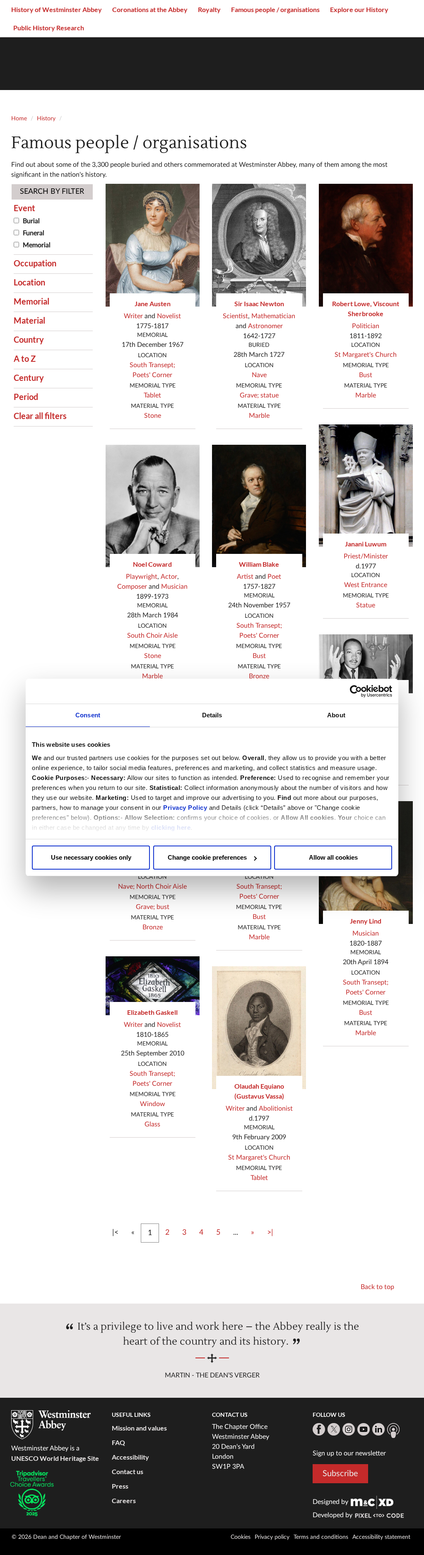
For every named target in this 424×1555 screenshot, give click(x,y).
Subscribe (340, 1474)
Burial (31, 221)
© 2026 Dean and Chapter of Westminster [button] (66, 1537)
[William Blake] (259, 506)
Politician (365, 326)
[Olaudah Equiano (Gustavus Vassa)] (259, 1027)
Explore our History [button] (359, 9)
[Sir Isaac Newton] (259, 245)
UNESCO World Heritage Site (55, 1458)
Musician (174, 586)
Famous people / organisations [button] (275, 9)
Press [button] (120, 1486)
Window (152, 1104)
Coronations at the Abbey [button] (150, 9)
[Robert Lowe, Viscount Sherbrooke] (366, 245)
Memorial (37, 245)
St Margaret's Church (259, 1157)
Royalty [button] (209, 9)
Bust (259, 656)
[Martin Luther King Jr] (366, 663)
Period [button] (26, 397)
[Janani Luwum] (366, 485)
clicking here (171, 827)
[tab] (53, 208)
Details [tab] (212, 715)
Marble (152, 676)
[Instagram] (348, 1429)
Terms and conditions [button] (321, 1537)
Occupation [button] (35, 263)
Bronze (152, 927)
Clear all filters (40, 416)
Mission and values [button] (139, 1428)
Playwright (141, 576)
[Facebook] (319, 1429)
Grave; (145, 907)
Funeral (33, 233)
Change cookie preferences (207, 857)
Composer (132, 586)
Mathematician (273, 316)
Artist (245, 576)
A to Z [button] (25, 358)
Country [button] (29, 339)
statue (269, 395)
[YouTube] (363, 1429)
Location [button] (29, 282)
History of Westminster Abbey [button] (56, 9)
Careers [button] (124, 1500)
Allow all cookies (333, 857)
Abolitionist (276, 1108)
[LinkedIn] (378, 1429)
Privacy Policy (185, 807)
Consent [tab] (87, 715)
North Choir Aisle (161, 886)
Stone (152, 415)
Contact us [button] (127, 1471)
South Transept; (152, 365)
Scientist (235, 316)
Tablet (152, 395)
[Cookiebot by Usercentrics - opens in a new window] (356, 691)
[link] (372, 1502)
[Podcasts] (393, 1430)
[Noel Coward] (153, 506)
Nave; (126, 886)
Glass (152, 1124)
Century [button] (29, 378)
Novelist (169, 316)
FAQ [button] (118, 1442)
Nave (259, 375)
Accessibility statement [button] (381, 1537)
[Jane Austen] (153, 245)
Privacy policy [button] (272, 1537)
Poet (274, 576)
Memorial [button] (31, 301)
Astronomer (265, 326)
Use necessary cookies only (91, 857)
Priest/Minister (366, 556)
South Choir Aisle (152, 635)
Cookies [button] (241, 1537)
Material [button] (29, 320)
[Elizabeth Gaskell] (153, 985)
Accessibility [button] (130, 1457)
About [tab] (336, 715)
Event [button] (24, 208)
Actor (169, 576)
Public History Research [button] (48, 28)
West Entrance (365, 585)
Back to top (377, 1287)
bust (163, 907)
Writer (133, 316)
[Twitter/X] (334, 1429)
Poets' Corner (152, 375)
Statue (365, 605)
